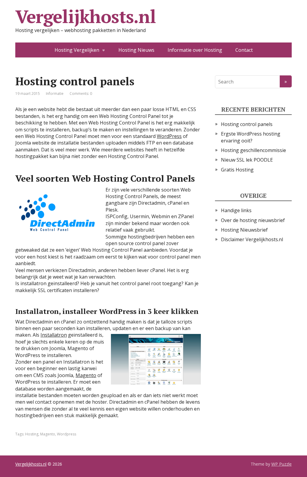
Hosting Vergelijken (77, 50)
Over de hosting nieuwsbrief (253, 220)
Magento (86, 375)
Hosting (31, 434)
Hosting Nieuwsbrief (244, 230)
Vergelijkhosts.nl (85, 16)
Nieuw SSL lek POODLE (247, 160)
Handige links (236, 210)
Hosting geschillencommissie (253, 150)
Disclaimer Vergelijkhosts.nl (252, 239)
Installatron (53, 335)
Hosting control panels (247, 124)
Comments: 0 (81, 93)
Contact (244, 50)
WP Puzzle (281, 464)
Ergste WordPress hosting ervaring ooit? (250, 137)
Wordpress (66, 434)
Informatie (55, 93)
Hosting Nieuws (136, 50)
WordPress (169, 136)
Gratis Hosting (237, 169)
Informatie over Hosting (195, 50)
